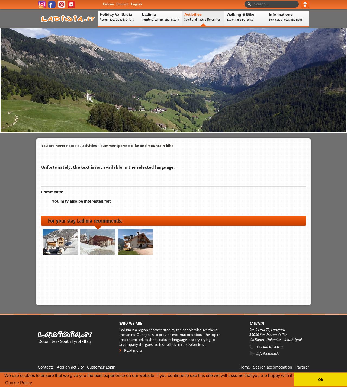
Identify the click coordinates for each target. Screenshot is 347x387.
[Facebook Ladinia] (52, 7)
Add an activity (70, 367)
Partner (302, 367)
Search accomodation (272, 367)
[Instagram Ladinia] (42, 7)
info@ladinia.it (267, 353)
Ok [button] (320, 380)
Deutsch (122, 4)
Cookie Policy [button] (18, 382)
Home (71, 145)
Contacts (46, 367)
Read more (133, 350)
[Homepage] (68, 25)
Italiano (108, 4)
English (136, 4)
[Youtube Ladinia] (71, 7)
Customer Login (101, 367)
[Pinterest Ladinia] (61, 7)
